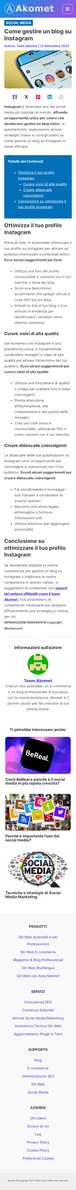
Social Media (18, 23)
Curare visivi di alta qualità (45, 184)
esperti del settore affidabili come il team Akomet (35, 594)
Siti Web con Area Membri (38, 976)
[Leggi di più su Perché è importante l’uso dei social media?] (38, 812)
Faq (38, 1134)
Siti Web (38, 1084)
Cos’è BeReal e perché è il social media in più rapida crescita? (35, 781)
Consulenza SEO (38, 1002)
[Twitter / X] (26, 97)
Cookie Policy (38, 1150)
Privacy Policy (38, 1142)
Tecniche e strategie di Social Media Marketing (33, 894)
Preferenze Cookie (38, 1158)
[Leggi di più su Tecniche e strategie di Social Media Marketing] (38, 869)
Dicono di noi (38, 1126)
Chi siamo (38, 1118)
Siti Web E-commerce (38, 952)
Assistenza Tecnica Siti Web (38, 1026)
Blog (38, 1060)
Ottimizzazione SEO (38, 1076)
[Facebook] (15, 97)
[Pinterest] (38, 97)
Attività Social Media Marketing (38, 1018)
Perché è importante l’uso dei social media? (32, 838)
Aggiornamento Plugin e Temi (38, 1034)
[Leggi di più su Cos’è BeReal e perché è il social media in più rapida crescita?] (38, 755)
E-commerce (38, 1068)
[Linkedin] (49, 97)
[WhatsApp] (61, 97)
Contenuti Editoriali (38, 1010)
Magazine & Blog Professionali (38, 960)
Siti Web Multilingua (38, 968)
